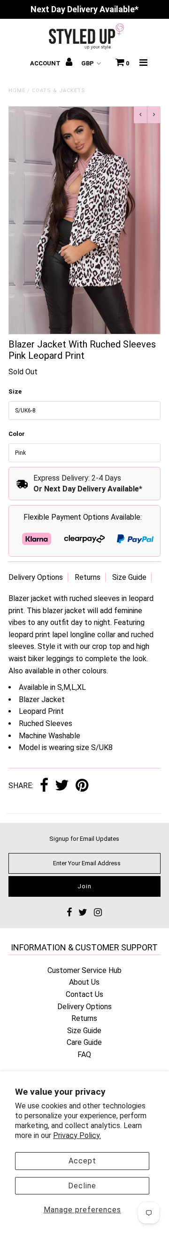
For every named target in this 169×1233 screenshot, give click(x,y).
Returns (87, 577)
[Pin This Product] (82, 786)
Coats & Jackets (58, 90)
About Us (84, 982)
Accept (82, 1160)
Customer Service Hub (84, 970)
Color (16, 433)
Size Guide (129, 577)
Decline (82, 1185)
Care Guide (84, 1042)
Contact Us (84, 994)
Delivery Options (35, 577)
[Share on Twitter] (62, 786)
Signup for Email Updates (84, 838)
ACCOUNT (46, 63)
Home (16, 90)
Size (15, 391)
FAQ (84, 1054)
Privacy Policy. (77, 1135)
